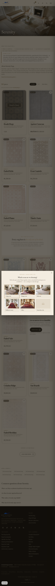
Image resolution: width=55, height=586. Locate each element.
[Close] (51, 273)
